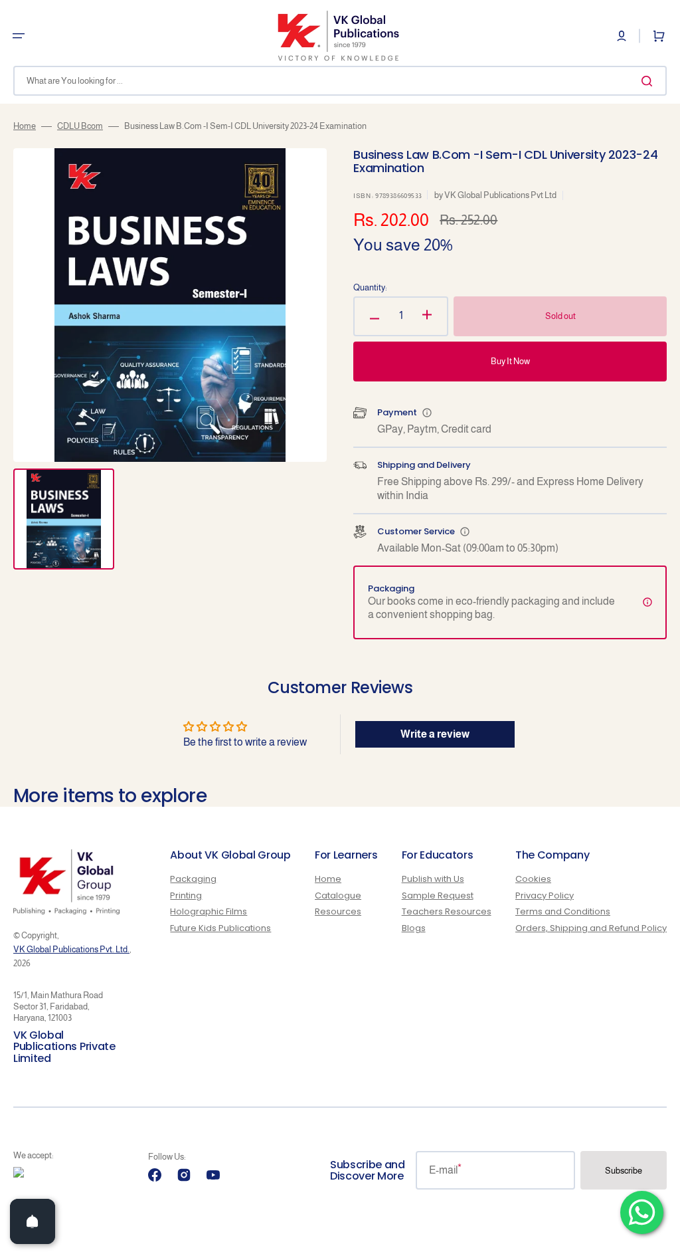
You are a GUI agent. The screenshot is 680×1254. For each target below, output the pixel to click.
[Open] (32, 1221)
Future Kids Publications (220, 928)
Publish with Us (433, 879)
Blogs (414, 928)
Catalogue (338, 895)
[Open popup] (427, 412)
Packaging (193, 879)
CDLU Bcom (80, 126)
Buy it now (510, 361)
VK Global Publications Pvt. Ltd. (71, 949)
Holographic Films (208, 911)
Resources (338, 911)
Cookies (533, 879)
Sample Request (437, 895)
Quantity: (370, 287)
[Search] (649, 81)
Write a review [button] (434, 734)
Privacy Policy (544, 895)
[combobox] (340, 81)
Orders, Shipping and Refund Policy (591, 928)
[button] (18, 36)
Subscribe (623, 1171)
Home (24, 126)
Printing (186, 895)
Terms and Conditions (562, 911)
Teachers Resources (446, 911)
